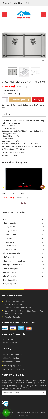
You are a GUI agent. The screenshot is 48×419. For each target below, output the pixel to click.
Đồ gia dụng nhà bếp (11, 253)
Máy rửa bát (10, 227)
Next (45, 188)
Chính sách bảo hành (11, 362)
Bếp (4, 219)
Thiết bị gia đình (9, 257)
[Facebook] (3, 402)
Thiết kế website (38, 413)
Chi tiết (23, 203)
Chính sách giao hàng (11, 358)
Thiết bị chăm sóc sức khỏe (14, 261)
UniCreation (25, 415)
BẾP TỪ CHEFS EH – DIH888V (14, 193)
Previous (3, 188)
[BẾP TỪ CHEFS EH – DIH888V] (24, 179)
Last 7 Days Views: (9, 343)
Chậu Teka (24, 105)
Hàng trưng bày (9, 284)
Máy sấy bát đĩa (12, 230)
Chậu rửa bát (15, 105)
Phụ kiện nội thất (10, 272)
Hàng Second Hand (10, 280)
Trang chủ (7, 3)
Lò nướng (9, 238)
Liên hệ (27, 3)
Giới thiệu (18, 3)
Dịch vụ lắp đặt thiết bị (12, 365)
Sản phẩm (32, 105)
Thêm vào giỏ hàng (20, 99)
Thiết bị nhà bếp (9, 223)
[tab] (7, 114)
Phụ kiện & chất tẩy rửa (12, 265)
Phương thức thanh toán (13, 354)
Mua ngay (37, 99)
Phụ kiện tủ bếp (9, 276)
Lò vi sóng (10, 242)
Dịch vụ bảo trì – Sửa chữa (14, 369)
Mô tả (7, 114)
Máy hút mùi (11, 234)
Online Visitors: (8, 339)
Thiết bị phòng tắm (10, 268)
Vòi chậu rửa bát (12, 249)
